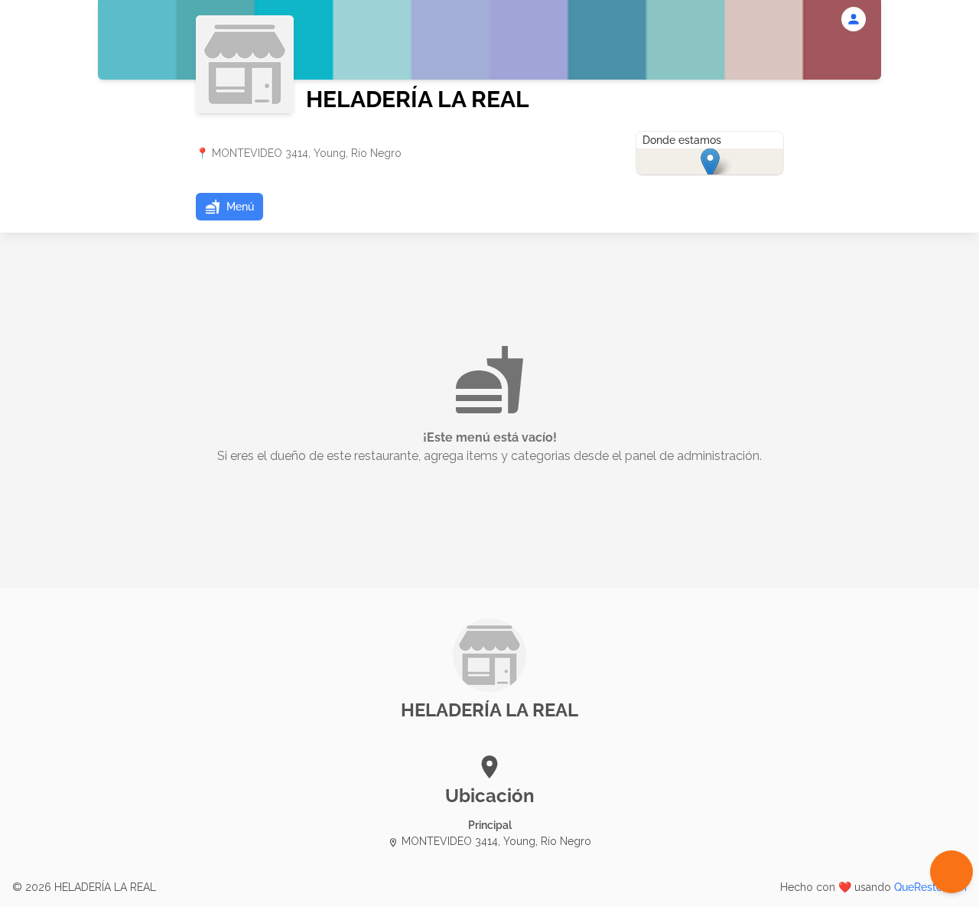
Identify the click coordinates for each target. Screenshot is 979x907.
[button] (229, 206)
